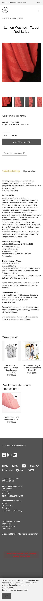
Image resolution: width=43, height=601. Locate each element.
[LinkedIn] (14, 455)
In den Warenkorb (20, 142)
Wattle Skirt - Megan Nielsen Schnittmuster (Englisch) (32, 368)
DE (37, 2)
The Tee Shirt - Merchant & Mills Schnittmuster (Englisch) (11, 369)
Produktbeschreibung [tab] (11, 171)
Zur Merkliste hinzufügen (13, 153)
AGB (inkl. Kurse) (9, 526)
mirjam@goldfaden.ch (11, 479)
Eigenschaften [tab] (29, 171)
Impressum (6, 524)
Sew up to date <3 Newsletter (14, 2)
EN (40, 2)
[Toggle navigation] (40, 10)
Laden (19, 501)
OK (6, 596)
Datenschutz (7, 529)
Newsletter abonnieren (16, 445)
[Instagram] (9, 455)
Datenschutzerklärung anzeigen (15, 590)
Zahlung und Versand (11, 521)
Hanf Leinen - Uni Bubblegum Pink (11, 418)
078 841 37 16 (8, 481)
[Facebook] (4, 455)
